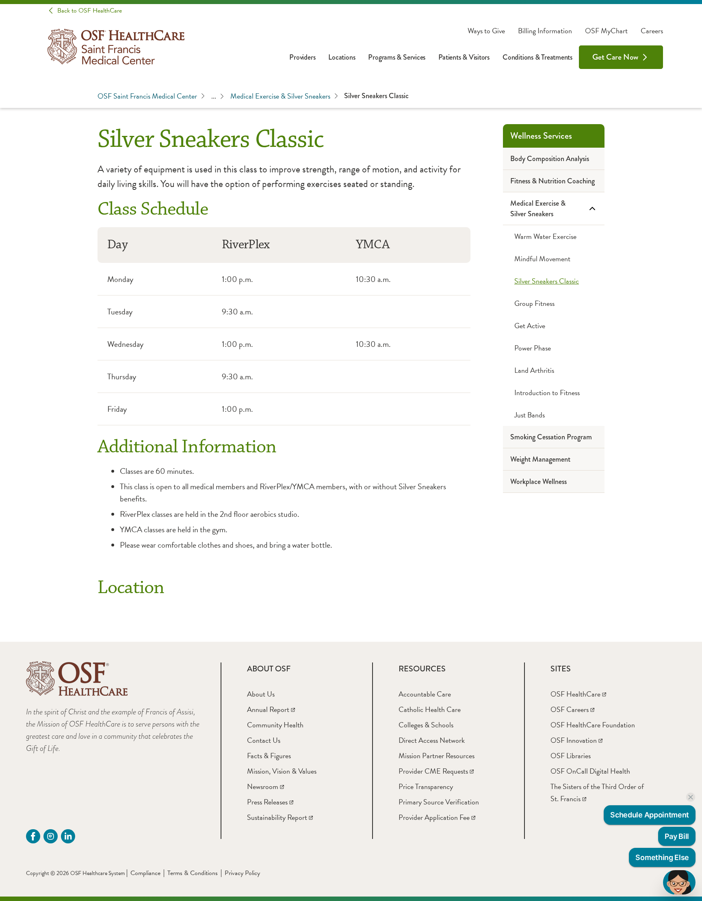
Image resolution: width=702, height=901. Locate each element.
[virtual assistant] (679, 882)
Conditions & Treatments (537, 57)
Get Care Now (615, 57)
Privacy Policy (242, 873)
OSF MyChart (606, 30)
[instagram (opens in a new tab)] (50, 836)
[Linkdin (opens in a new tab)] (68, 836)
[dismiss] (691, 797)
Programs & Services (396, 57)
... (213, 96)
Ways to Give (486, 30)
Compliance (145, 873)
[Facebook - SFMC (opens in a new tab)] (33, 836)
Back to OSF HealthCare (89, 10)
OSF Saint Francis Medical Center (147, 95)
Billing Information (545, 30)
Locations (341, 57)
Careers (652, 30)
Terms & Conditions (192, 873)
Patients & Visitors (464, 57)
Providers (302, 57)
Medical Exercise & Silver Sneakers (280, 95)
